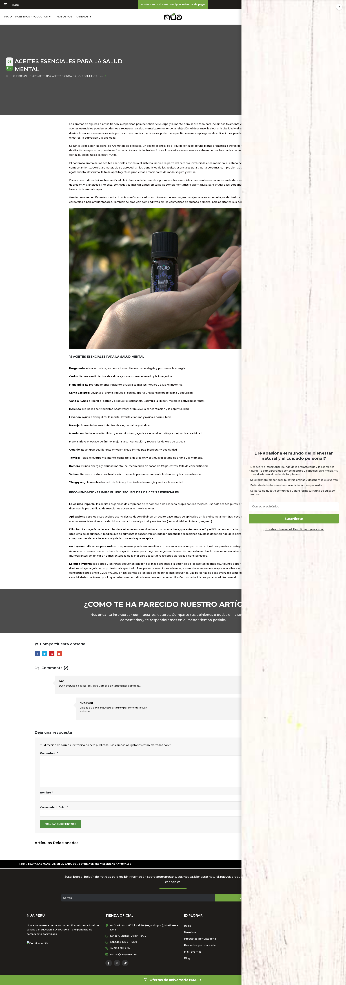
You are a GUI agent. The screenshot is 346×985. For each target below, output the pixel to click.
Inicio (22, 864)
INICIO (8, 16)
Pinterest (51, 653)
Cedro (73, 376)
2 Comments (89, 76)
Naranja (74, 425)
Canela (74, 400)
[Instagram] (117, 963)
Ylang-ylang (77, 482)
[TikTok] (125, 963)
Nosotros (190, 932)
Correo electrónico (54, 807)
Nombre (46, 792)
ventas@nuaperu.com (123, 954)
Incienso (75, 409)
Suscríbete (294, 519)
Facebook (37, 653)
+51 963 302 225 (120, 947)
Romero (74, 466)
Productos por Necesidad (200, 945)
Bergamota (77, 368)
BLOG (15, 4)
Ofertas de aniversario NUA (173, 980)
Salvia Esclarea (79, 392)
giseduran (20, 76)
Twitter (44, 653)
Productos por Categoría (200, 938)
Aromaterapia (41, 76)
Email (59, 653)
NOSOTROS (64, 16)
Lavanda (75, 417)
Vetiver (74, 474)
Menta (73, 441)
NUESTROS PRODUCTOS (31, 16)
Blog (187, 958)
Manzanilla (76, 384)
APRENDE (82, 16)
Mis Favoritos (192, 951)
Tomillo (74, 457)
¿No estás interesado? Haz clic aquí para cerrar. (293, 529)
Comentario (49, 753)
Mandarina (76, 433)
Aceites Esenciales (64, 76)
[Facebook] (108, 963)
